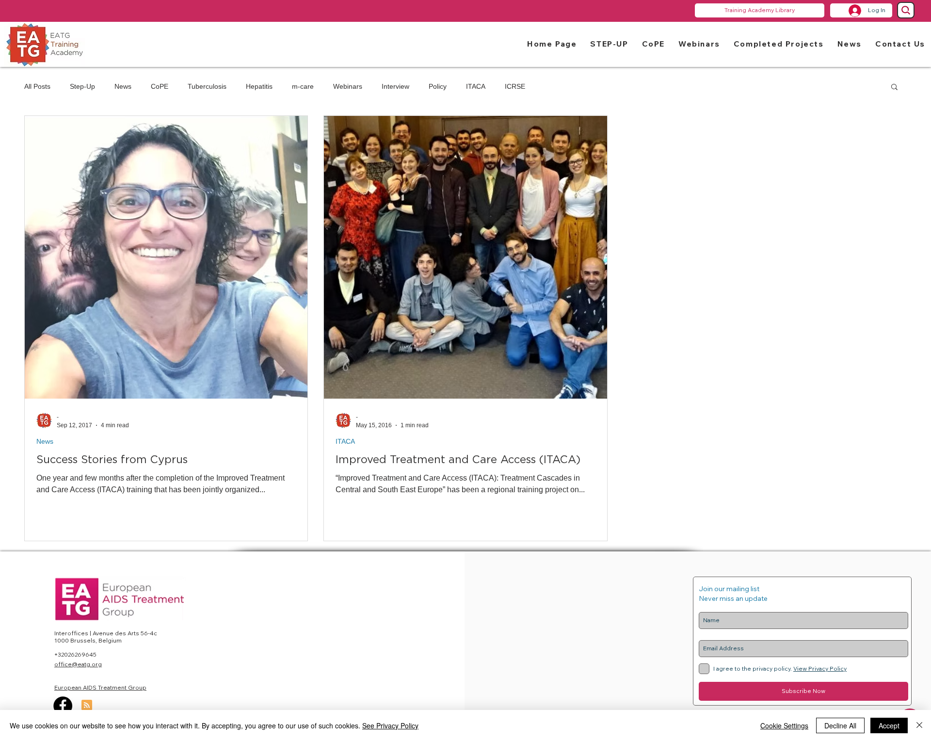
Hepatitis (259, 86)
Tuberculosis (207, 86)
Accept (889, 725)
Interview (395, 86)
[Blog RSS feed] (86, 705)
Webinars (347, 86)
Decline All (840, 725)
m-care (303, 86)
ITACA (475, 86)
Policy (438, 86)
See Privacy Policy (390, 725)
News (122, 86)
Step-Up (82, 86)
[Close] (919, 725)
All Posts (37, 86)
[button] (609, 43)
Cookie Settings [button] (784, 725)
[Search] (906, 10)
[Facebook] (62, 705)
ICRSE (515, 86)
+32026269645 (75, 654)
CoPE (159, 86)
